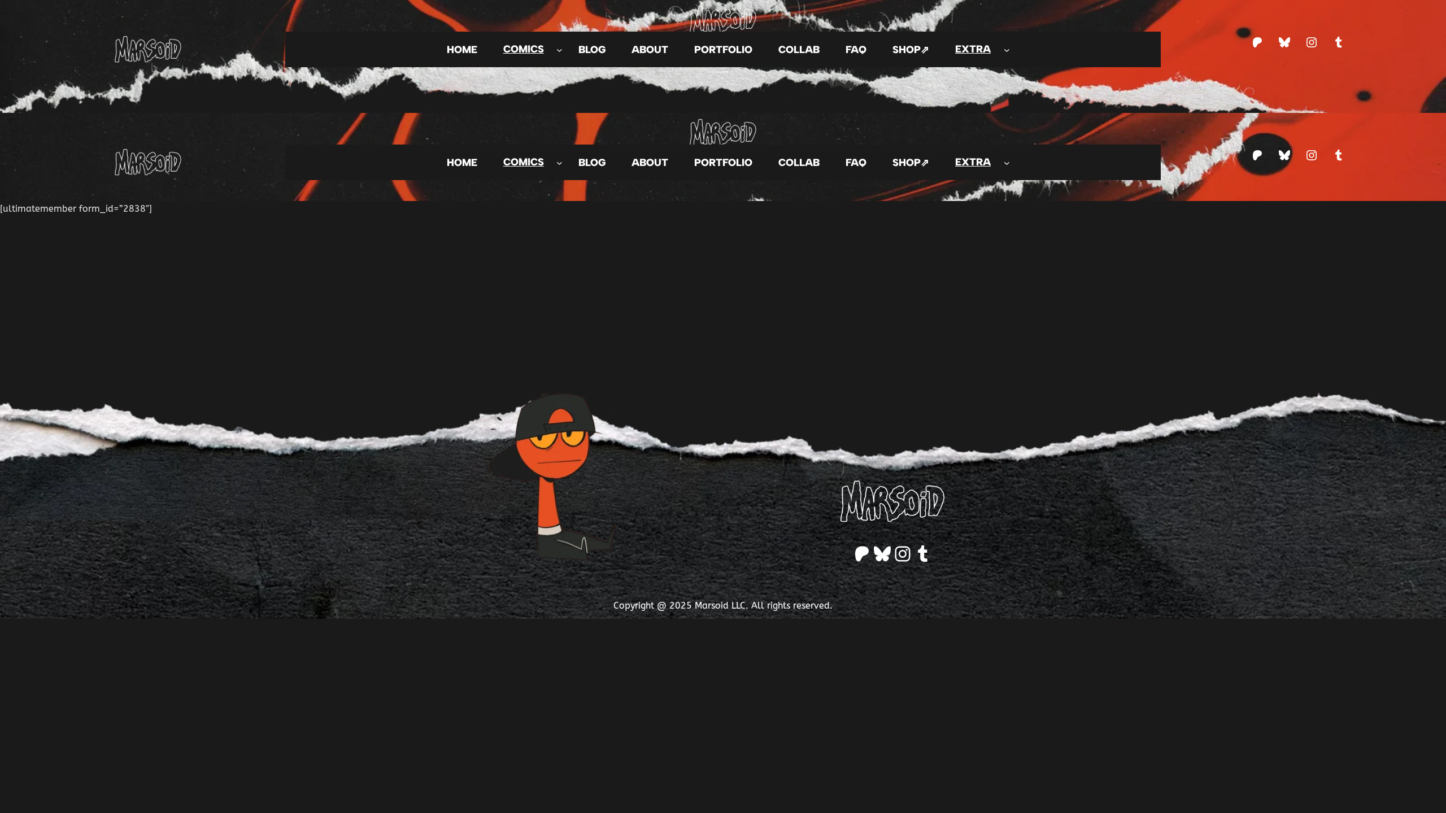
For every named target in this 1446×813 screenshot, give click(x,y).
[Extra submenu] (1007, 49)
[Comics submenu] (559, 49)
